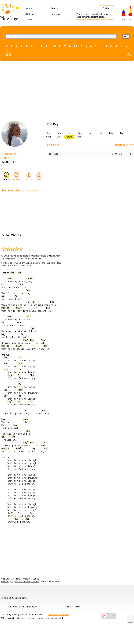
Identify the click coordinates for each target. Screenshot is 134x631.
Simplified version (124, 144)
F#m (111, 133)
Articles (55, 8)
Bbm (12, 272)
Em (90, 133)
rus (123, 19)
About (29, 8)
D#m (80, 133)
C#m (59, 133)
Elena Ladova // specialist (27, 256)
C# (16, 296)
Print (39, 179)
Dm (69, 133)
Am (59, 137)
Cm (48, 133)
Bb (33, 301)
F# (31, 401)
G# (3, 296)
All (129, 55)
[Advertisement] (60, 91)
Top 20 (29, 179)
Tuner (29, 19)
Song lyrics (53, 144)
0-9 (8, 55)
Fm (100, 133)
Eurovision (8, 154)
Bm (79, 137)
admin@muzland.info (58, 614)
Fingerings (56, 14)
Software (31, 14)
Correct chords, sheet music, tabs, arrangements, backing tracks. (92, 15)
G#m (48, 137)
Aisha (5, 158)
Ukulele (16, 179)
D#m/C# (5, 307)
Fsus (17, 518)
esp (130, 19)
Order (106, 8)
